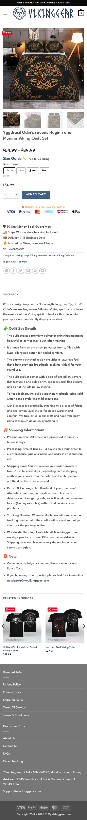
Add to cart (36, 194)
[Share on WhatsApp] (6, 270)
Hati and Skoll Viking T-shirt (61, 647)
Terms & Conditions (16, 715)
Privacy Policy (12, 692)
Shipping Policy (13, 700)
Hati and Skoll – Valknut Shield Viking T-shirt (20, 649)
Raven (12, 262)
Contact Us (10, 746)
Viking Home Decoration (43, 255)
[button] (5, 13)
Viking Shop (22, 255)
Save (8, 32)
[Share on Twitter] (21, 270)
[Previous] (9, 68)
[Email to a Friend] (28, 270)
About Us (9, 738)
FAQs (6, 753)
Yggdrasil (22, 262)
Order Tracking (13, 761)
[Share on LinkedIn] (42, 270)
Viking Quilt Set (65, 255)
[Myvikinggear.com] (43, 13)
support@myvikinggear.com (30, 580)
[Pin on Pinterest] (35, 270)
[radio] (9, 171)
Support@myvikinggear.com (22, 791)
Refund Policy (12, 684)
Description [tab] (10, 294)
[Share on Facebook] (14, 270)
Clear (6, 176)
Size (5, 164)
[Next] (77, 68)
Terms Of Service (14, 707)
